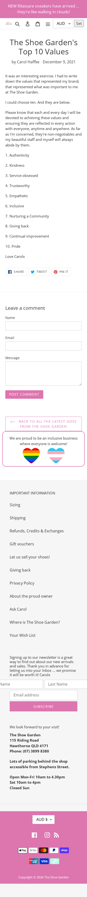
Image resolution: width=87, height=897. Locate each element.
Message (12, 357)
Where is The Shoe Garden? (35, 622)
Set (79, 23)
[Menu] (48, 23)
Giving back (20, 570)
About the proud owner (31, 596)
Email (9, 337)
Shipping (18, 518)
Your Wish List (23, 635)
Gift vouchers (22, 544)
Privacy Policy (22, 583)
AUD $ (42, 819)
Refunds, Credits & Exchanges (37, 531)
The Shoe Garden (56, 877)
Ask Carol (18, 609)
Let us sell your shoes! (30, 557)
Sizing (15, 504)
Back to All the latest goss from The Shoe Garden (47, 424)
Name (10, 317)
